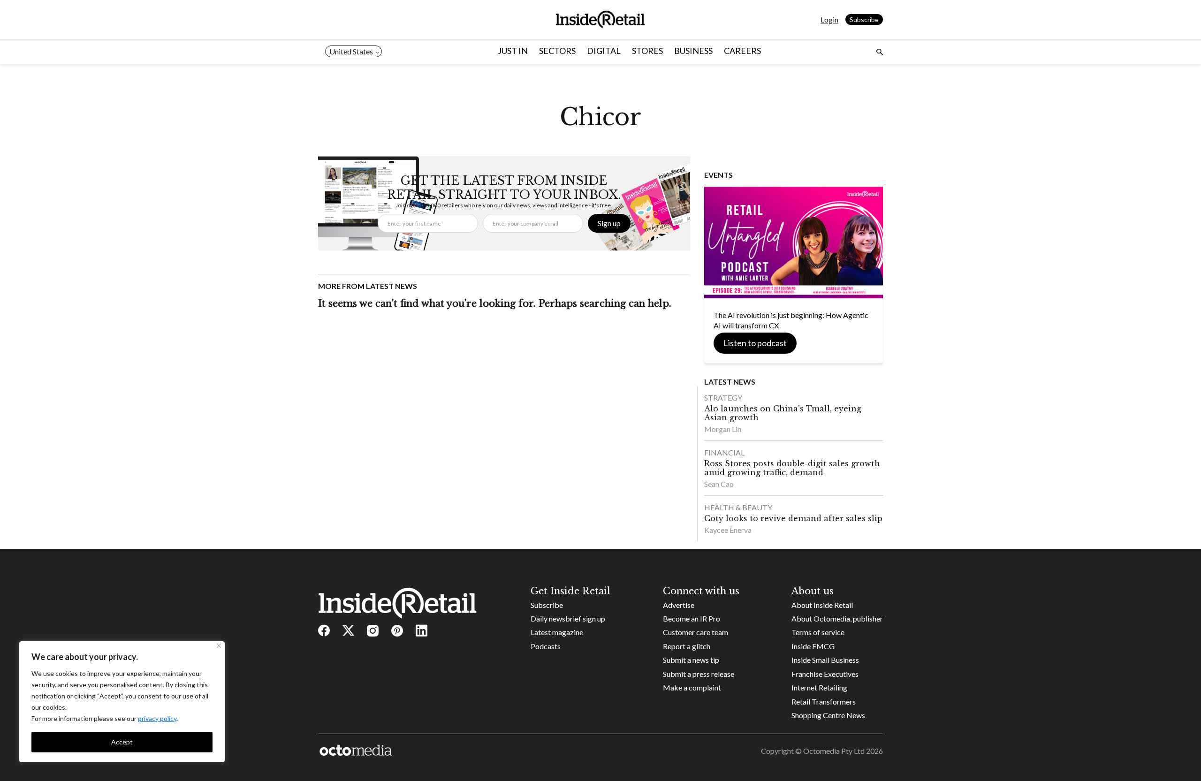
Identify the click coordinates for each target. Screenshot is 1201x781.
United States (351, 51)
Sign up (609, 223)
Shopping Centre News (828, 715)
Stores (647, 50)
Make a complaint (692, 687)
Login (829, 19)
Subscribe (864, 19)
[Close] (219, 646)
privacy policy (157, 718)
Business (693, 50)
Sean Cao (719, 483)
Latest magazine (557, 632)
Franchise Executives (825, 673)
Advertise (678, 604)
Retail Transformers (823, 701)
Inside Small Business (825, 659)
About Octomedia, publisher (837, 618)
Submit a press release (698, 673)
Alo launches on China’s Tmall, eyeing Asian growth (782, 413)
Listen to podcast (755, 343)
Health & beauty (738, 507)
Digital (604, 50)
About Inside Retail (822, 604)
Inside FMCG (813, 646)
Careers (742, 50)
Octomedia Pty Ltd (834, 750)
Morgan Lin (722, 429)
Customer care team (695, 632)
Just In (513, 50)
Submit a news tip (691, 659)
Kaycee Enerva (728, 529)
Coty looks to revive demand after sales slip (793, 518)
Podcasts (546, 646)
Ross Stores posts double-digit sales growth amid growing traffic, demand (792, 468)
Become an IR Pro (691, 618)
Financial (724, 452)
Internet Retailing (819, 687)
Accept (122, 742)
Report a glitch (686, 646)
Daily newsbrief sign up (568, 618)
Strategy (723, 397)
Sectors (557, 50)
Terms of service (817, 632)
